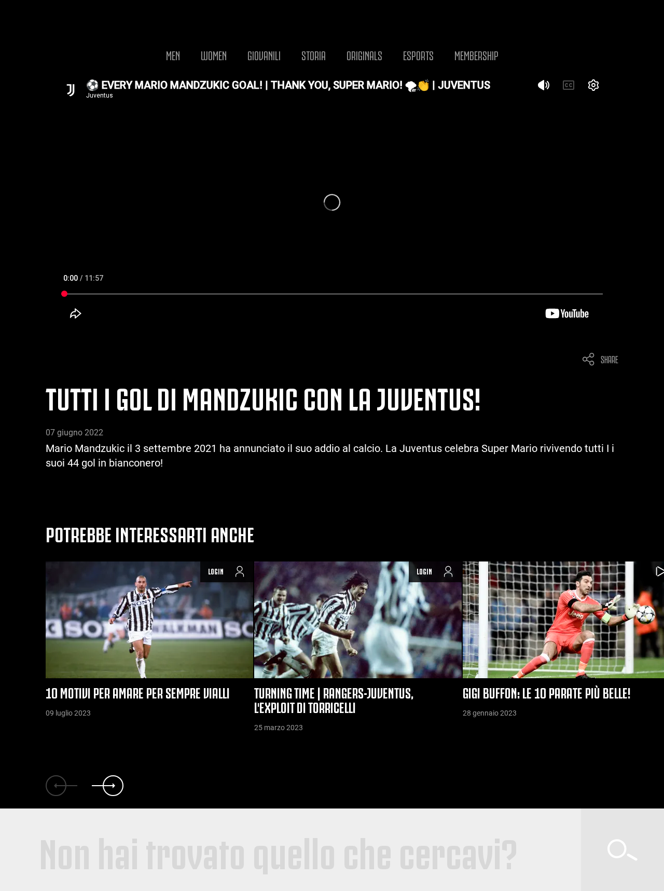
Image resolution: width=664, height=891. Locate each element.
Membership (476, 54)
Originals (364, 54)
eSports (418, 54)
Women (214, 54)
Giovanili (264, 54)
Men (173, 54)
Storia (313, 54)
